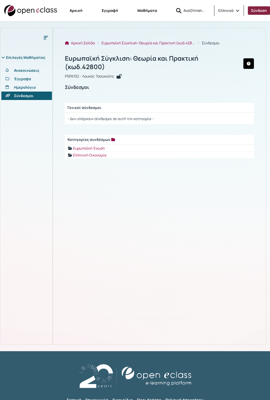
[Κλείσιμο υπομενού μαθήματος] (45, 37)
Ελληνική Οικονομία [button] (90, 155)
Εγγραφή (110, 10)
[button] (228, 10)
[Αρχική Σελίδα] (30, 10)
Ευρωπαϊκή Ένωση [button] (89, 148)
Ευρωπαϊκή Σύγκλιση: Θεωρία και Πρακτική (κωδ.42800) (131, 62)
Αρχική (76, 10)
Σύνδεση (259, 10)
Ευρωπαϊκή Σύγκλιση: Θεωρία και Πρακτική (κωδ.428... (148, 43)
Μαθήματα (147, 10)
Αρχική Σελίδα (82, 43)
